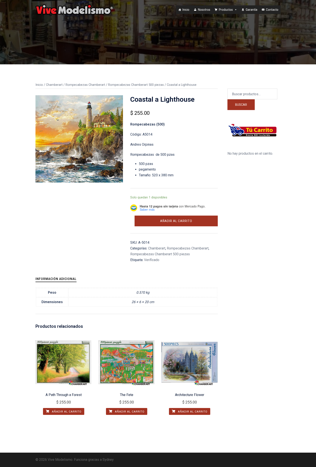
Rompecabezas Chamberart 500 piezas (136, 85)
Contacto (272, 9)
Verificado (151, 260)
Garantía (251, 9)
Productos (226, 9)
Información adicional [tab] (56, 279)
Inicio (186, 9)
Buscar (241, 104)
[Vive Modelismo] (74, 9)
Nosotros (204, 9)
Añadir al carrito (176, 221)
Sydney (108, 460)
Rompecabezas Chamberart (85, 85)
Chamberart (54, 85)
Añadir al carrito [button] (66, 411)
